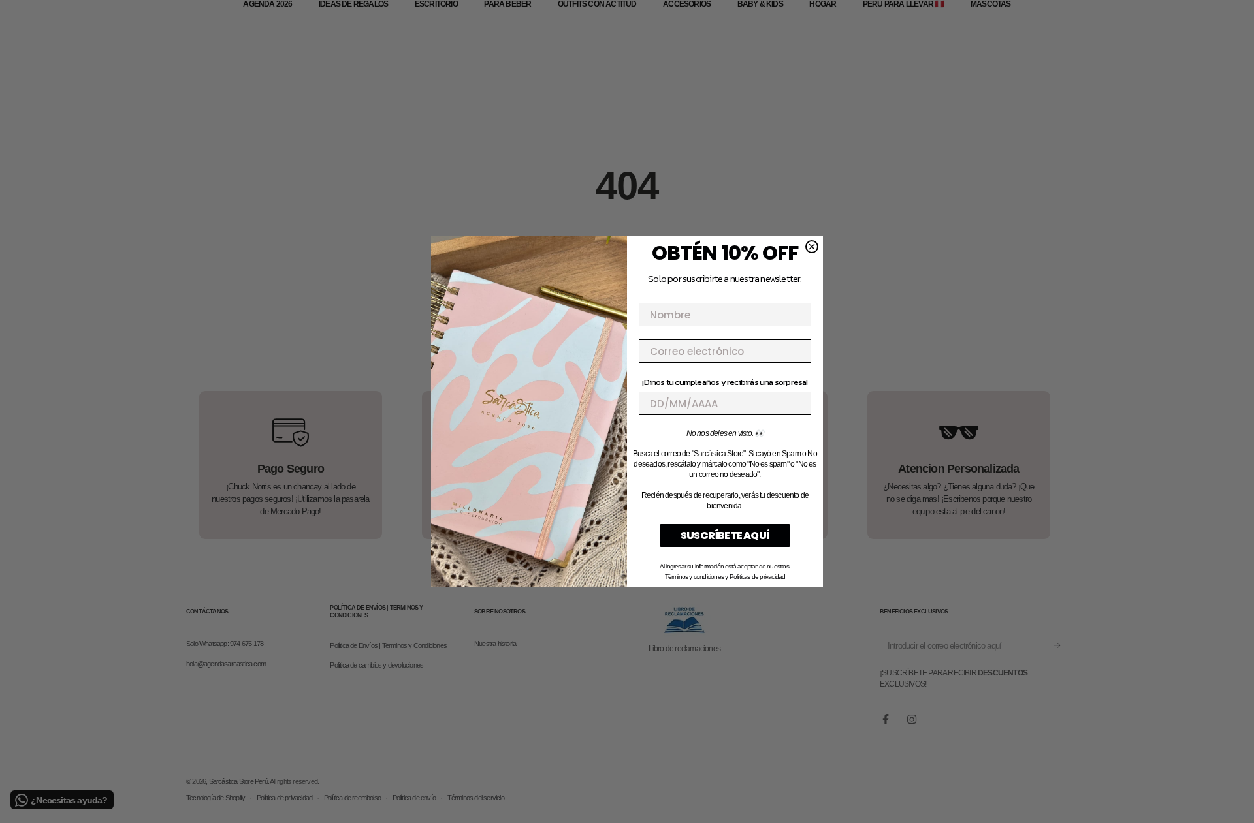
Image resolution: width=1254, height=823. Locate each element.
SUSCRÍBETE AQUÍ (725, 535)
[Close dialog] (812, 247)
